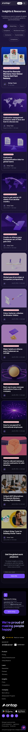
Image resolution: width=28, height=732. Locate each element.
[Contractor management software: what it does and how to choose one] (14, 112)
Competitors (6, 685)
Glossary (4, 674)
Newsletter (5, 668)
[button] (24, 3)
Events (4, 699)
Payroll (21, 26)
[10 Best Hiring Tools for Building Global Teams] (14, 526)
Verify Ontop (11, 611)
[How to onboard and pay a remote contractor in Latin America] (14, 454)
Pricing (4, 654)
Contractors (8, 35)
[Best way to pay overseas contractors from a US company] (14, 380)
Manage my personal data (8, 722)
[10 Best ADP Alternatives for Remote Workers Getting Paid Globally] (14, 491)
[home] (6, 3)
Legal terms (16, 724)
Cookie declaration (7, 724)
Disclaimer (13, 726)
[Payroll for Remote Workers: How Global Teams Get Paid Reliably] (14, 67)
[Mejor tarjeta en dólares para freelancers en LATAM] (14, 342)
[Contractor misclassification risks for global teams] (14, 152)
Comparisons (14, 39)
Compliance (7, 30)
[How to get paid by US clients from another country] (14, 192)
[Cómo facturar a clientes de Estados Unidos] (14, 306)
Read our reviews (19, 637)
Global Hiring (13, 26)
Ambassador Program (8, 696)
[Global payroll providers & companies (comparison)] (14, 270)
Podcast (4, 671)
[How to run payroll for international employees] (14, 417)
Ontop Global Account (8, 657)
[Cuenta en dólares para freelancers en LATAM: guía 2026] (14, 232)
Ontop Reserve (6, 660)
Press (3, 682)
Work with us (5, 693)
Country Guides (19, 35)
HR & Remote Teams (19, 30)
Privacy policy (5, 726)
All (5, 26)
